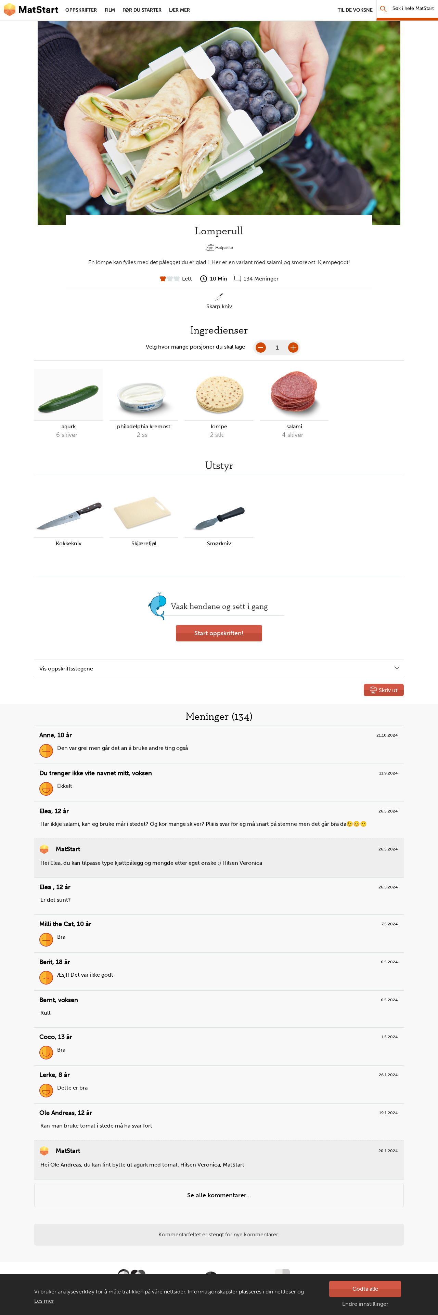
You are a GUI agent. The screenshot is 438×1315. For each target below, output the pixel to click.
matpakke (224, 247)
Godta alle (365, 1289)
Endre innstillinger (365, 1304)
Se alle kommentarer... (219, 1195)
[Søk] (383, 8)
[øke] (293, 347)
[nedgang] (261, 347)
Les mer (44, 1301)
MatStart (31, 10)
